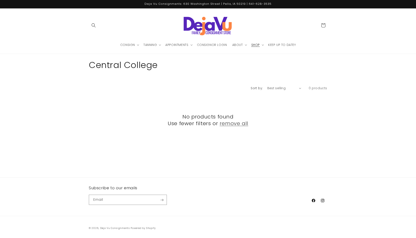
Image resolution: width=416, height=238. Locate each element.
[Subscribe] (162, 200)
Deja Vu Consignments (115, 228)
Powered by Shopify (143, 228)
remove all (234, 123)
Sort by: (257, 88)
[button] (93, 25)
